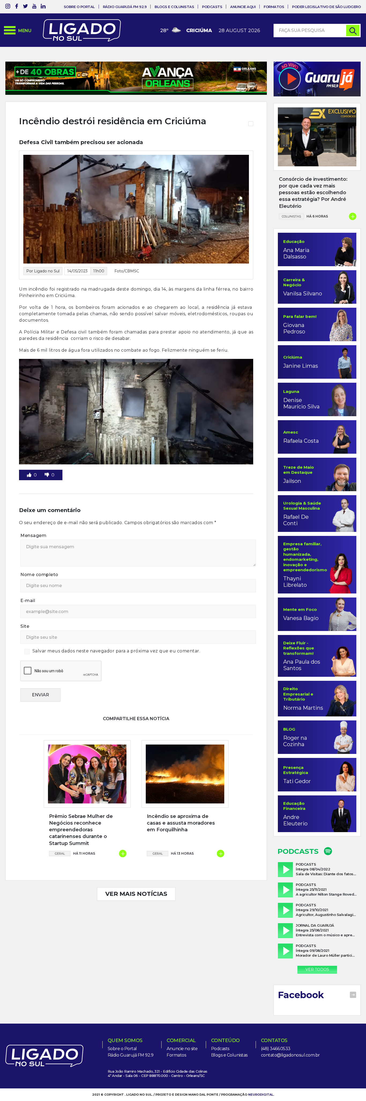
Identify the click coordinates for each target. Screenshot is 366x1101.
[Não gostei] (47, 475)
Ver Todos (317, 969)
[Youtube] (34, 7)
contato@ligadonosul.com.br (290, 1055)
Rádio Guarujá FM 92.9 (125, 7)
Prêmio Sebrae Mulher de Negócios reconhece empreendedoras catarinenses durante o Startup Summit (81, 829)
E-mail (27, 600)
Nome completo (39, 574)
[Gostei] (29, 475)
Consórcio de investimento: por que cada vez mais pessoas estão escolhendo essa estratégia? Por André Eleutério (313, 192)
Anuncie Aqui (243, 7)
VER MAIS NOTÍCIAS (136, 893)
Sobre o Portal (79, 7)
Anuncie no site (182, 1048)
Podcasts (212, 7)
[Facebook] (16, 7)
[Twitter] (25, 7)
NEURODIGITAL (260, 1094)
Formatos (274, 7)
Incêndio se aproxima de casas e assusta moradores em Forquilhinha (181, 823)
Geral (60, 853)
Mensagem (33, 535)
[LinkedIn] (43, 7)
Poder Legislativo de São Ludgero (326, 7)
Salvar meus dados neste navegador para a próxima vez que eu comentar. (116, 650)
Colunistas (291, 216)
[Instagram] (7, 7)
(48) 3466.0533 (275, 1048)
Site (24, 626)
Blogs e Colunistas (174, 7)
